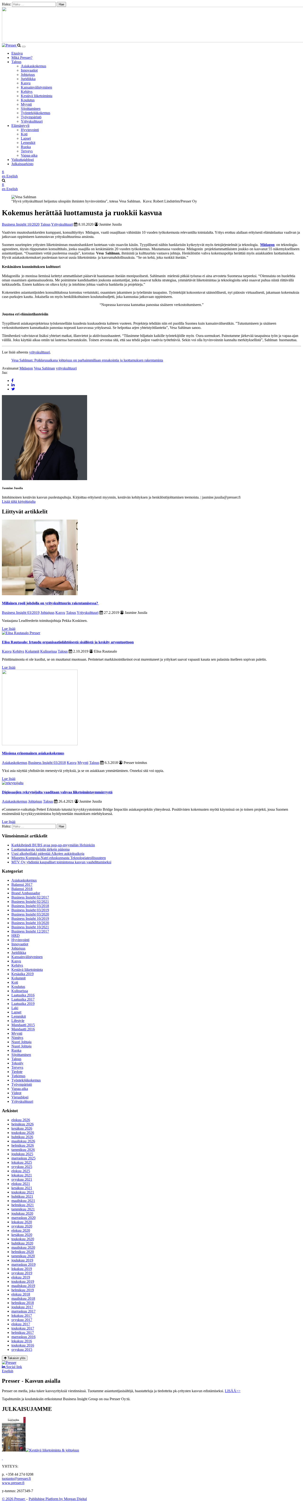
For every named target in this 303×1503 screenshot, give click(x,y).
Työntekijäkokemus (35, 113)
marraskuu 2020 (23, 1218)
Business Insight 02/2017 (30, 897)
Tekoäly (17, 1063)
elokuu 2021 (20, 1184)
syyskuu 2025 (21, 1167)
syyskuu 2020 (21, 1226)
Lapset (26, 138)
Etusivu (17, 53)
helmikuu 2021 (22, 1205)
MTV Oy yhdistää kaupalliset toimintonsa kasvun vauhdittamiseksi (61, 862)
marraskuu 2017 (23, 1311)
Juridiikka (28, 79)
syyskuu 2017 (21, 1320)
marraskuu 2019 (23, 1264)
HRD (15, 936)
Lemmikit (28, 143)
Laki (14, 1008)
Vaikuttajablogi (22, 160)
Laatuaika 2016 (23, 995)
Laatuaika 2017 (23, 999)
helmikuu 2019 (22, 1290)
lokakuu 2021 (21, 1175)
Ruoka (26, 147)
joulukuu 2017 (22, 1307)
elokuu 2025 (20, 1171)
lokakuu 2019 (21, 1269)
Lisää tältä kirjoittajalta (19, 502)
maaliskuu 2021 (23, 1201)
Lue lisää (8, 629)
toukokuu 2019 (22, 1281)
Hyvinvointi (30, 130)
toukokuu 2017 (22, 1328)
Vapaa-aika (29, 155)
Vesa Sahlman (44, 368)
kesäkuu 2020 (21, 1235)
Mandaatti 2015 (23, 1025)
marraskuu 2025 (23, 1158)
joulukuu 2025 (22, 1154)
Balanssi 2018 (21, 889)
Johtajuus (28, 75)
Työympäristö (31, 117)
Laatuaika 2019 (23, 1004)
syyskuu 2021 (21, 1179)
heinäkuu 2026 (22, 1124)
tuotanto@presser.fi (16, 1479)
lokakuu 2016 (21, 1341)
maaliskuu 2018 (23, 1298)
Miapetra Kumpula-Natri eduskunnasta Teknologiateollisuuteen (58, 858)
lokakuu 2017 (21, 1316)
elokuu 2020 (20, 1230)
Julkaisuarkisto (22, 164)
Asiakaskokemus (33, 66)
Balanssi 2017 (21, 885)
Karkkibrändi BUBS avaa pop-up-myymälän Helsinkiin (53, 845)
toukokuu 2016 (22, 1345)
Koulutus (28, 100)
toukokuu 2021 (22, 1192)
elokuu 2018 (20, 1294)
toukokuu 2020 (22, 1239)
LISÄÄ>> (233, 1391)
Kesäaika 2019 (22, 974)
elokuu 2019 (20, 1277)
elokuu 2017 (20, 1324)
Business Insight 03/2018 (47, 763)
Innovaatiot (29, 70)
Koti (24, 134)
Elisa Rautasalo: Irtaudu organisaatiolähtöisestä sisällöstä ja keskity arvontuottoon (68, 642)
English (7, 1371)
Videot (16, 1093)
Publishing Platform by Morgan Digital (58, 1499)
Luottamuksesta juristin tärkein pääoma (40, 849)
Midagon (26, 368)
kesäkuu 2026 (21, 1128)
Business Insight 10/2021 (30, 927)
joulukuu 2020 (22, 1213)
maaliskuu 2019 (23, 1286)
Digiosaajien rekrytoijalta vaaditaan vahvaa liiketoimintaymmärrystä (57, 792)
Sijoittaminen (30, 109)
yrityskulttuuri (39, 352)
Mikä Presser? (21, 58)
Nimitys (17, 1038)
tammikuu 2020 (23, 1256)
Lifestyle (17, 1021)
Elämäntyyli (20, 126)
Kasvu (26, 83)
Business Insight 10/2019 (30, 919)
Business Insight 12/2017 (30, 931)
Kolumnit (32, 651)
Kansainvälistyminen (36, 87)
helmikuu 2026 (22, 1145)
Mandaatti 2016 (23, 1029)
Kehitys (26, 92)
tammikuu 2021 (23, 1209)
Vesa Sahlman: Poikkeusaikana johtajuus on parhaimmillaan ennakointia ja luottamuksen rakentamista (87, 360)
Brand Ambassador (25, 893)
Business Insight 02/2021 (30, 902)
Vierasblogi (19, 1097)
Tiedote (16, 1072)
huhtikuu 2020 (22, 1243)
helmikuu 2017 (22, 1333)
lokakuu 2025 (21, 1162)
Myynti (26, 104)
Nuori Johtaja (21, 1042)
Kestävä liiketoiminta (36, 96)
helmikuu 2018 (22, 1303)
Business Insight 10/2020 (21, 224)
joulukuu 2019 (22, 1260)
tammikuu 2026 (23, 1150)
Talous (16, 62)
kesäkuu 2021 (21, 1188)
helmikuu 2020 (22, 1252)
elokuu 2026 (20, 1120)
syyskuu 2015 (21, 1350)
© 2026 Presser (14, 1499)
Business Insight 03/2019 (21, 613)
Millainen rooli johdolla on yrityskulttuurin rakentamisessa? (50, 603)
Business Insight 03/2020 (30, 914)
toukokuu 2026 (22, 1133)
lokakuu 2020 (21, 1222)
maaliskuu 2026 (23, 1141)
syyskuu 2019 (21, 1273)
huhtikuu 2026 (22, 1137)
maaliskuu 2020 (23, 1247)
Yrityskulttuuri (32, 121)
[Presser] (9, 45)
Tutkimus (18, 1076)
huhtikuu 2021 (22, 1196)
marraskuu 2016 (23, 1337)
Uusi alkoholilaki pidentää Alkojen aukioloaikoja (47, 854)
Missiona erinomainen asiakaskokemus (33, 753)
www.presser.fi (13, 1483)
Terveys (27, 151)
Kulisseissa (48, 651)
